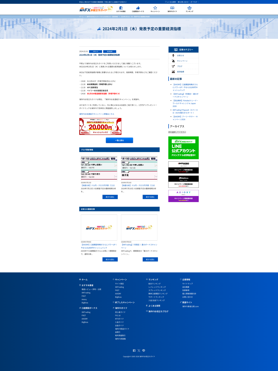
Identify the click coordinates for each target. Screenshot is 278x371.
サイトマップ (187, 283)
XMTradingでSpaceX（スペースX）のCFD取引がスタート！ (185, 111)
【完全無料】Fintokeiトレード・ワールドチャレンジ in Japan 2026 (185, 103)
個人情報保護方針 (189, 293)
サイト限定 (119, 283)
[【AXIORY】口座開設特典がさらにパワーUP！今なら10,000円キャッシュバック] (99, 228)
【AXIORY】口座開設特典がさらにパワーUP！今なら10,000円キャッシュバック (185, 87)
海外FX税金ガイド (122, 328)
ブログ (195, 2)
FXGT (84, 296)
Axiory (84, 299)
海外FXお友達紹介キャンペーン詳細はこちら (96, 114)
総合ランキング (154, 283)
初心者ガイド (120, 312)
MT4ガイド (119, 318)
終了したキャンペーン (125, 302)
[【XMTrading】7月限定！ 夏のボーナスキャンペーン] (139, 228)
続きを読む (110, 197)
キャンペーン (182, 60)
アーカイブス (177, 126)
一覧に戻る (119, 140)
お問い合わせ (184, 2)
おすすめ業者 (87, 285)
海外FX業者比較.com (190, 306)
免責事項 (185, 290)
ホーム (81, 16)
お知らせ (180, 55)
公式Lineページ (143, 350)
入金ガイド (119, 322)
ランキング (153, 279)
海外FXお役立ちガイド (96, 9)
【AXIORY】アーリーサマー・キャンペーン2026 (185, 118)
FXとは (118, 315)
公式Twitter (138, 350)
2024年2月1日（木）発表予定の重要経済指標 (99, 54)
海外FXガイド (121, 308)
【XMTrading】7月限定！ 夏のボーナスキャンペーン (185, 95)
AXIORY (85, 318)
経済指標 (180, 71)
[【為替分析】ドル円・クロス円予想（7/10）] (139, 168)
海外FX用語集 (120, 338)
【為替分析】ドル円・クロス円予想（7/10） (138, 185)
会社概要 (185, 287)
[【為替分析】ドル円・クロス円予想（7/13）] (99, 168)
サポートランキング (156, 297)
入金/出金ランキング (156, 300)
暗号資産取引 (120, 335)
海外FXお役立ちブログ (158, 311)
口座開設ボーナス (89, 308)
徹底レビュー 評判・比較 (91, 289)
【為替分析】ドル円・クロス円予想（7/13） (98, 185)
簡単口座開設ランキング (158, 293)
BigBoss (85, 302)
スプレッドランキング (157, 290)
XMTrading (86, 292)
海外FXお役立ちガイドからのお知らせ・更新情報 (102, 16)
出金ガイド (119, 325)
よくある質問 (171, 2)
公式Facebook (134, 350)
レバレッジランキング (157, 287)
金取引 (117, 332)
